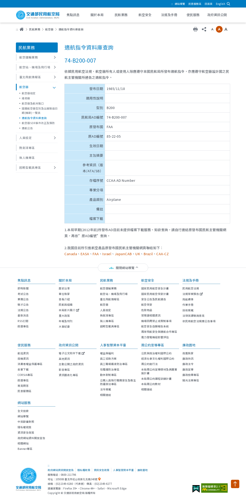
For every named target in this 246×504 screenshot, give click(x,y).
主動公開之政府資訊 (71, 364)
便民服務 (24, 345)
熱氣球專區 (107, 315)
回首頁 (209, 4)
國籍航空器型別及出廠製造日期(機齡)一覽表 (40, 110)
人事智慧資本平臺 (113, 345)
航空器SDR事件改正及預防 (38, 123)
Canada (70, 253)
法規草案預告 (190, 294)
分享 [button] (204, 29)
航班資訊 (23, 353)
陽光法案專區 (190, 380)
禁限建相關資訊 (151, 315)
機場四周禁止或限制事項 (156, 321)
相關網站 (23, 443)
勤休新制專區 (108, 375)
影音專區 (64, 370)
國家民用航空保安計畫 (155, 294)
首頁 (21, 29)
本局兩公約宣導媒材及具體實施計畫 (159, 371)
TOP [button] (235, 484)
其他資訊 (64, 359)
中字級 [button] (219, 29)
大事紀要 (64, 326)
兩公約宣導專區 (152, 345)
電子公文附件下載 (70, 353)
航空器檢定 (29, 93)
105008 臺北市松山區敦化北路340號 (77, 479)
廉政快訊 (187, 359)
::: (172, 4)
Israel (106, 253)
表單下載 (23, 369)
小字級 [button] (212, 29)
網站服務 (24, 402)
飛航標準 (187, 299)
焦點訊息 (24, 280)
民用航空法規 (190, 288)
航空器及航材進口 (33, 103)
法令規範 (105, 389)
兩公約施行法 (149, 364)
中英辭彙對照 (26, 422)
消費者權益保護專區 (30, 364)
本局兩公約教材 (151, 384)
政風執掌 (187, 353)
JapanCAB (123, 253)
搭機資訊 (23, 359)
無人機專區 (107, 321)
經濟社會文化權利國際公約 (157, 359)
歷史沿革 (64, 288)
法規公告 (23, 310)
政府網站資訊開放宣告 (61, 470)
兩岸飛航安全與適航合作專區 (159, 332)
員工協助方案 (108, 359)
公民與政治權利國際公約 (156, 353)
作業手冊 (187, 305)
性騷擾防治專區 (109, 369)
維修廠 (26, 98)
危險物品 (146, 310)
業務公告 (23, 299)
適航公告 (27, 128)
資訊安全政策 (26, 432)
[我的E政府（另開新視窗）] (196, 490)
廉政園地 (188, 345)
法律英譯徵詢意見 (193, 316)
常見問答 (23, 386)
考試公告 (23, 294)
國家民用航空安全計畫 (155, 288)
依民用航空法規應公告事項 (199, 321)
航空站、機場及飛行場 (114, 294)
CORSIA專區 (25, 375)
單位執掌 (64, 294)
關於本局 (65, 280)
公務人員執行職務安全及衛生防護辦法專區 (118, 382)
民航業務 (34, 29)
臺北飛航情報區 (109, 299)
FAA (96, 253)
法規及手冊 (190, 280)
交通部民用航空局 (37, 15)
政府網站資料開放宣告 (31, 438)
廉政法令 (187, 364)
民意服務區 (194, 4)
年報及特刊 (66, 321)
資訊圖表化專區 (68, 375)
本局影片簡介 (67, 310)
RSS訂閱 (23, 321)
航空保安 (146, 305)
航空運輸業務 (108, 288)
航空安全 (147, 280)
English (220, 4)
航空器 (49, 29)
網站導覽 (180, 4)
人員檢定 (105, 310)
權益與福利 (107, 353)
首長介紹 (64, 299)
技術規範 (187, 310)
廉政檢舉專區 (190, 375)
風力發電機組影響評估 (155, 337)
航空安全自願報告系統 (155, 326)
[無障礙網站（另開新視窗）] (215, 489)
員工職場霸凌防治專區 (114, 364)
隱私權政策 (24, 427)
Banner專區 (25, 449)
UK (137, 253)
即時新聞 (23, 288)
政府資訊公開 (68, 345)
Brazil (148, 253)
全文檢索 (23, 411)
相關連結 (105, 395)
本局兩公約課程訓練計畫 (156, 379)
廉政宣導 (187, 369)
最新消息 (23, 315)
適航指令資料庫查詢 (34, 118)
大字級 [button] (226, 29)
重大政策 (64, 316)
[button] (37, 57)
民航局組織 (66, 305)
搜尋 (228, 4)
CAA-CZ (162, 253)
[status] (123, 268)
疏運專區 (23, 326)
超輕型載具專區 (109, 326)
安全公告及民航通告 (153, 299)
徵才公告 (23, 305)
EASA (84, 253)
